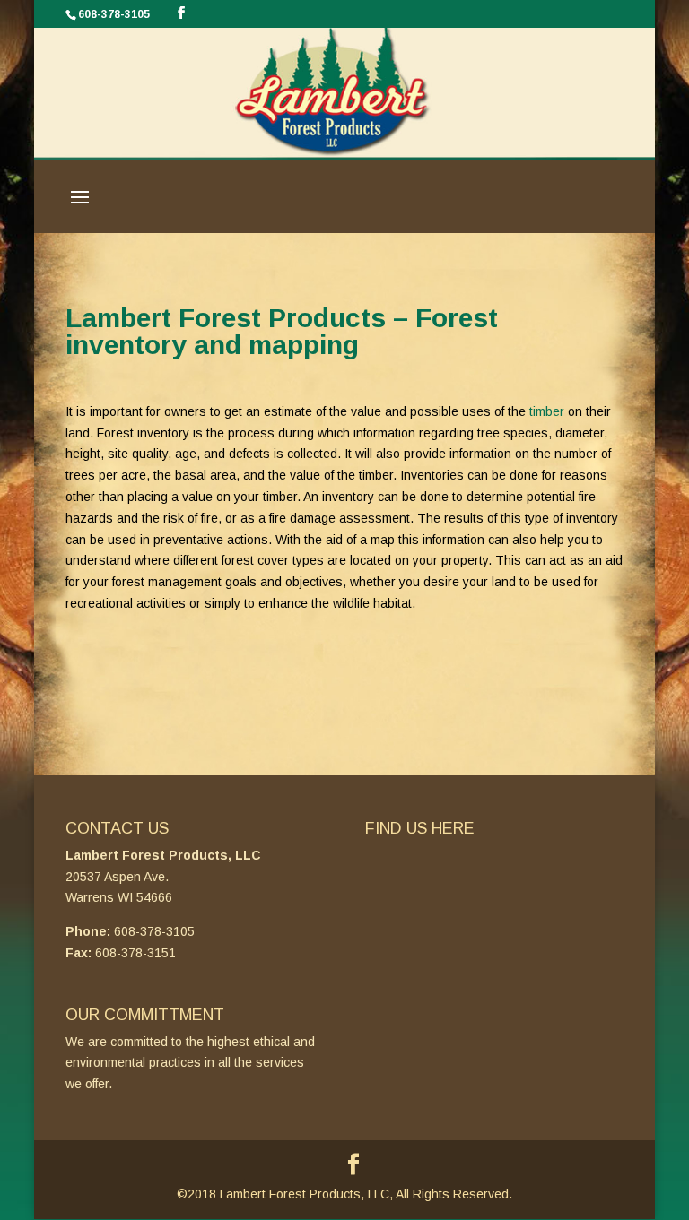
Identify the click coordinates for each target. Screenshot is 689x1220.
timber (546, 411)
